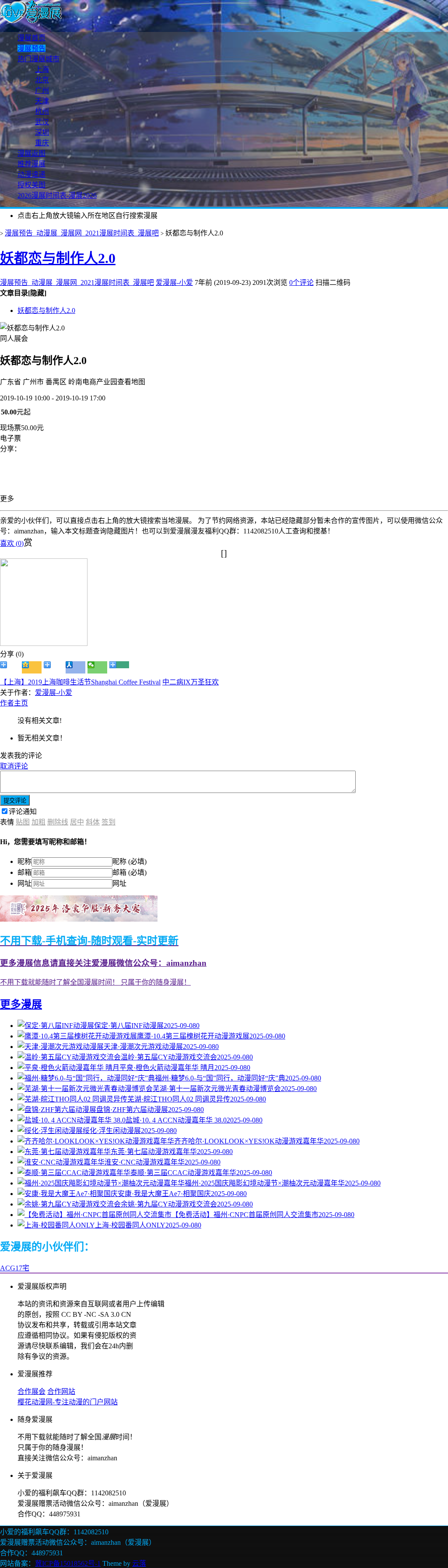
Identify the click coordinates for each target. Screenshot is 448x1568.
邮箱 (25, 872)
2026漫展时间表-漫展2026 (57, 195)
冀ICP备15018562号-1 (68, 1563)
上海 (42, 69)
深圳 (42, 132)
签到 (109, 822)
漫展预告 (32, 48)
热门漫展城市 (39, 59)
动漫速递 (32, 174)
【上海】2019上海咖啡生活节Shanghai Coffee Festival (80, 682)
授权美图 (32, 185)
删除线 (57, 822)
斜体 (93, 822)
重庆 (42, 143)
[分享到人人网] (75, 667)
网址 (25, 883)
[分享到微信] (97, 667)
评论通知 (23, 811)
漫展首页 (32, 38)
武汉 (42, 122)
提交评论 (15, 800)
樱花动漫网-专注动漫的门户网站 (68, 1402)
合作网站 (61, 1391)
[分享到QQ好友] (53, 667)
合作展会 (32, 1391)
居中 (77, 822)
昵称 (25, 861)
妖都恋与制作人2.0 (58, 258)
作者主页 (14, 703)
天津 (42, 101)
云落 (139, 1563)
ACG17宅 (14, 1268)
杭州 (42, 111)
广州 (42, 90)
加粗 (39, 822)
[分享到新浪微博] (10, 667)
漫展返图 (32, 153)
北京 (42, 80)
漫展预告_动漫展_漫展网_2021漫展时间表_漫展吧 (82, 233)
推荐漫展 (32, 164)
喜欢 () (12, 543)
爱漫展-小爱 (174, 282)
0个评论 (301, 282)
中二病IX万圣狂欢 (190, 682)
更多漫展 (21, 1004)
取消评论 (14, 766)
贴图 (23, 822)
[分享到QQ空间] (32, 667)
